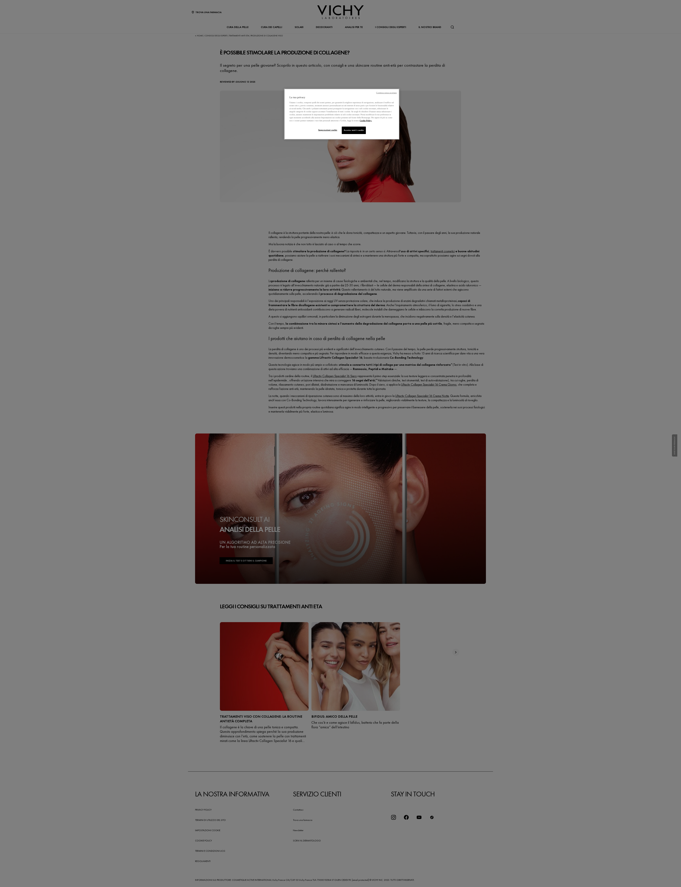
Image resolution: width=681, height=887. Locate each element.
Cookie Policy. (366, 120)
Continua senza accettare (386, 93)
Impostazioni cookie (327, 130)
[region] (341, 114)
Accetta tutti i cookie (354, 130)
